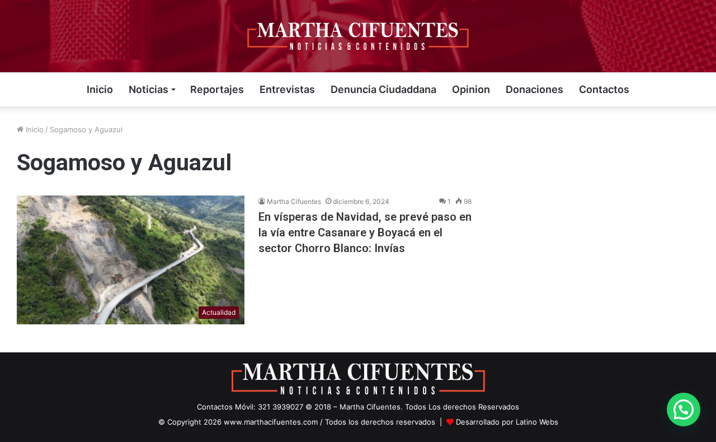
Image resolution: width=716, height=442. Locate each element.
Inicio (100, 89)
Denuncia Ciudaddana (383, 89)
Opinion (471, 89)
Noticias (148, 89)
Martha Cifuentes (294, 201)
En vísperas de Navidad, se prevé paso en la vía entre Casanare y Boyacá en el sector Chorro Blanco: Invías (365, 232)
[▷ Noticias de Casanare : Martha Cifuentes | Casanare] (358, 36)
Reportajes (217, 89)
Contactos (604, 89)
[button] (683, 409)
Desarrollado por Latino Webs (507, 421)
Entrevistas (287, 89)
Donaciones (534, 89)
